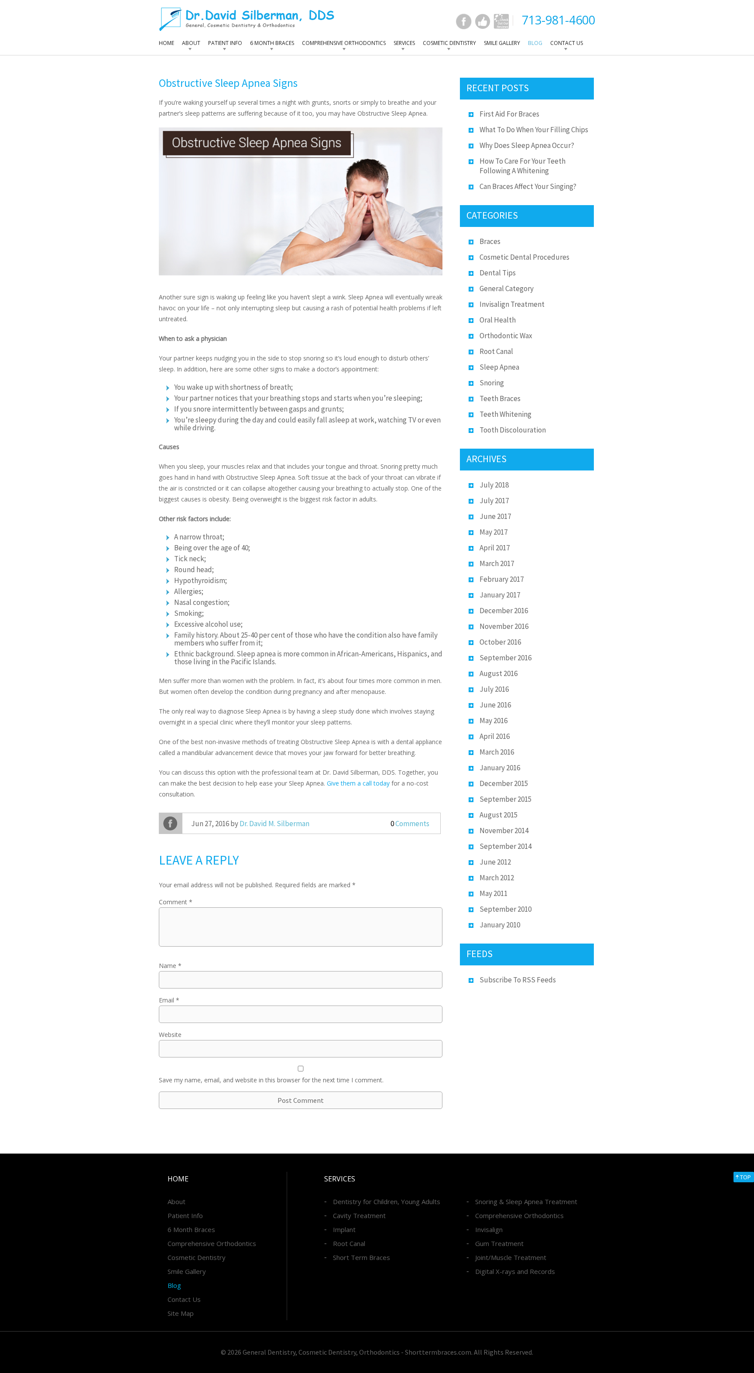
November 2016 (504, 626)
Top (745, 1177)
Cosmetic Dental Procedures (524, 257)
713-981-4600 (558, 20)
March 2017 (497, 563)
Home (166, 43)
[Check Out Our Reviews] (501, 21)
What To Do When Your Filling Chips (534, 129)
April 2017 (495, 548)
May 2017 (493, 532)
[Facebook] (464, 21)
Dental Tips (498, 273)
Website (170, 1034)
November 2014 (504, 830)
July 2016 (494, 689)
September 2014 (505, 846)
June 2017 (495, 516)
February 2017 (502, 579)
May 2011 (493, 893)
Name (170, 965)
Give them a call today (358, 783)
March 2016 (497, 752)
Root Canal (496, 351)
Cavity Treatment (359, 1215)
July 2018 (494, 485)
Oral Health (498, 320)
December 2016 (504, 610)
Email (169, 1000)
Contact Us (566, 43)
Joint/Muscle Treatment (510, 1257)
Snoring (492, 383)
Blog (535, 43)
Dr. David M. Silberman (274, 823)
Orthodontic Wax (506, 335)
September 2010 (505, 909)
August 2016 (499, 673)
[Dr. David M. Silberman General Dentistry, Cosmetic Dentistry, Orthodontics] (247, 19)
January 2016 (500, 767)
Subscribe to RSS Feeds (518, 980)
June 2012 (495, 862)
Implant (344, 1229)
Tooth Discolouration (513, 430)
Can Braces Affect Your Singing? (528, 186)
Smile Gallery (502, 43)
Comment (175, 902)
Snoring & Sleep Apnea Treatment (526, 1201)
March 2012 (497, 877)
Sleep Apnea (499, 367)
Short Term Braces (361, 1257)
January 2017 (500, 595)
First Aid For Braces (509, 114)
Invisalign (489, 1229)
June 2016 (495, 705)
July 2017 (494, 500)
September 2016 (505, 657)
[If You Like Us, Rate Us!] (482, 21)
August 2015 (499, 815)
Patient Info (225, 43)
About (191, 43)
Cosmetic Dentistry (449, 43)
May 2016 (493, 720)
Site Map (181, 1313)
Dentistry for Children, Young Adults (386, 1201)
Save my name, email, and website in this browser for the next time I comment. (271, 1080)
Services (404, 43)
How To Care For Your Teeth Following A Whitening (523, 165)
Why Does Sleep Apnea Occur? (527, 145)
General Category (507, 288)
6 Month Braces (272, 43)
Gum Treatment (499, 1243)
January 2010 (500, 925)
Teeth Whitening (505, 414)
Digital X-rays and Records (515, 1271)
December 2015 (504, 783)
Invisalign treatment (512, 304)
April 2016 (495, 736)
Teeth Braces (500, 398)
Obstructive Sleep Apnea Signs (228, 83)
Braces (490, 241)
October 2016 (500, 642)
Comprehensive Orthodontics (344, 43)
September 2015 (505, 799)
